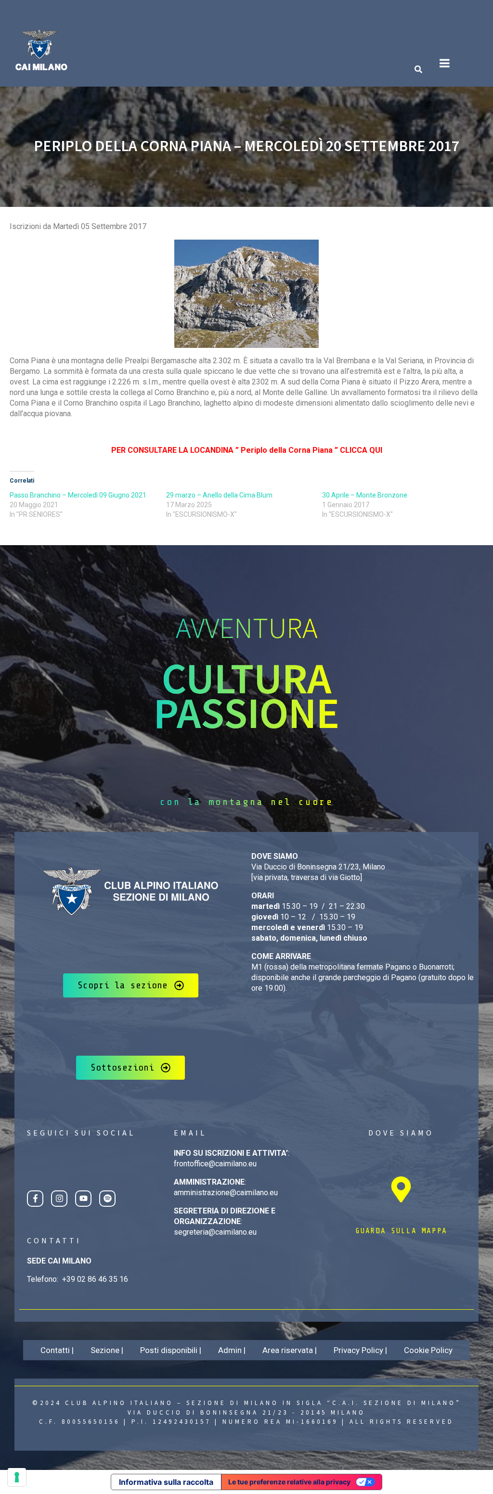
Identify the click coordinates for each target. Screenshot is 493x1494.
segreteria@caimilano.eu (215, 1232)
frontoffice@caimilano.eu (215, 1163)
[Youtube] (83, 1198)
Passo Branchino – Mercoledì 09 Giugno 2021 (78, 495)
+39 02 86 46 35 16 (95, 1279)
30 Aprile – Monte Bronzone (364, 495)
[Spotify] (107, 1198)
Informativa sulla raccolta (166, 1482)
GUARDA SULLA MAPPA (401, 1230)
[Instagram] (59, 1198)
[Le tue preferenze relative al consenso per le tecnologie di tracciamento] (17, 1477)
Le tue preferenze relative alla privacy (289, 1482)
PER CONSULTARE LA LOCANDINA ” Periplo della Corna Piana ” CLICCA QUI (246, 450)
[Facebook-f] (35, 1198)
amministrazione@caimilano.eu (226, 1192)
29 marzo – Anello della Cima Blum (219, 495)
